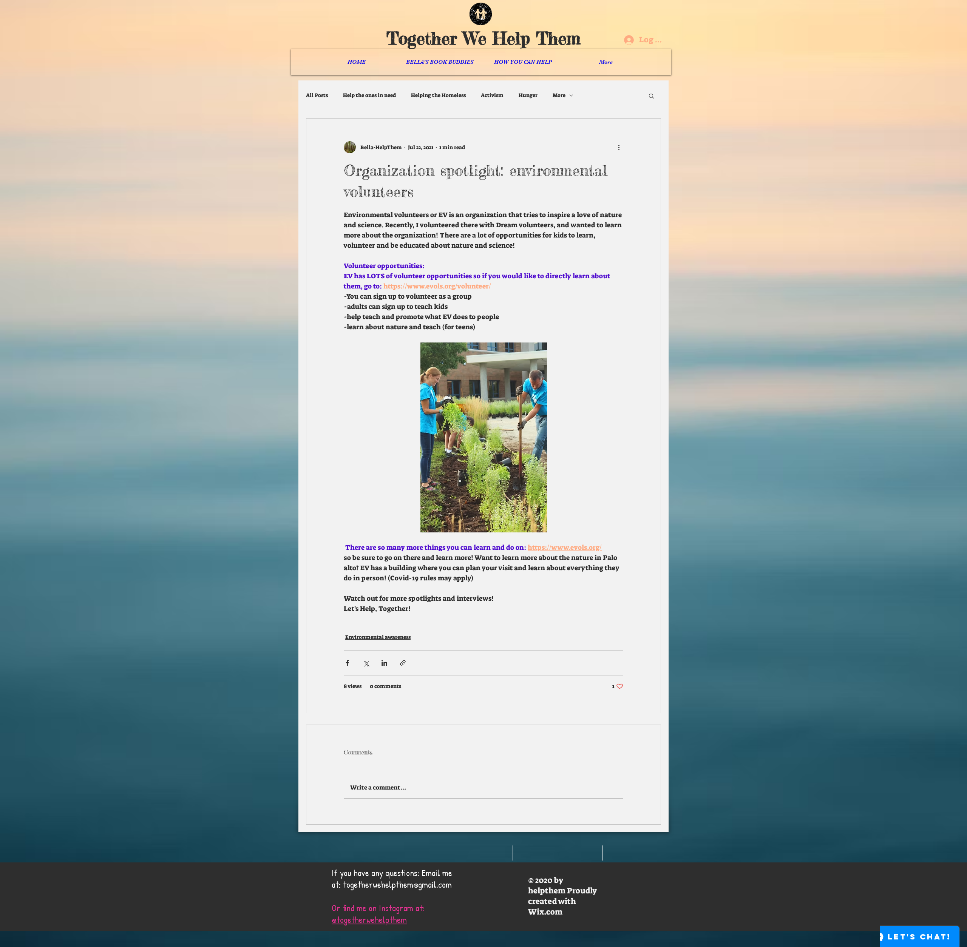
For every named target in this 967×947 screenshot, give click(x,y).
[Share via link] (402, 662)
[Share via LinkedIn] (384, 662)
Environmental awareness (378, 637)
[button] (651, 96)
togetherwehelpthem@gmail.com (397, 884)
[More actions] (618, 147)
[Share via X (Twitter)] (365, 662)
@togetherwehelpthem (369, 919)
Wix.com (545, 912)
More (559, 95)
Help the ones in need (369, 95)
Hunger (528, 95)
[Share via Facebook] (347, 662)
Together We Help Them (483, 38)
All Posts (317, 95)
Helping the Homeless (438, 95)
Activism (492, 95)
